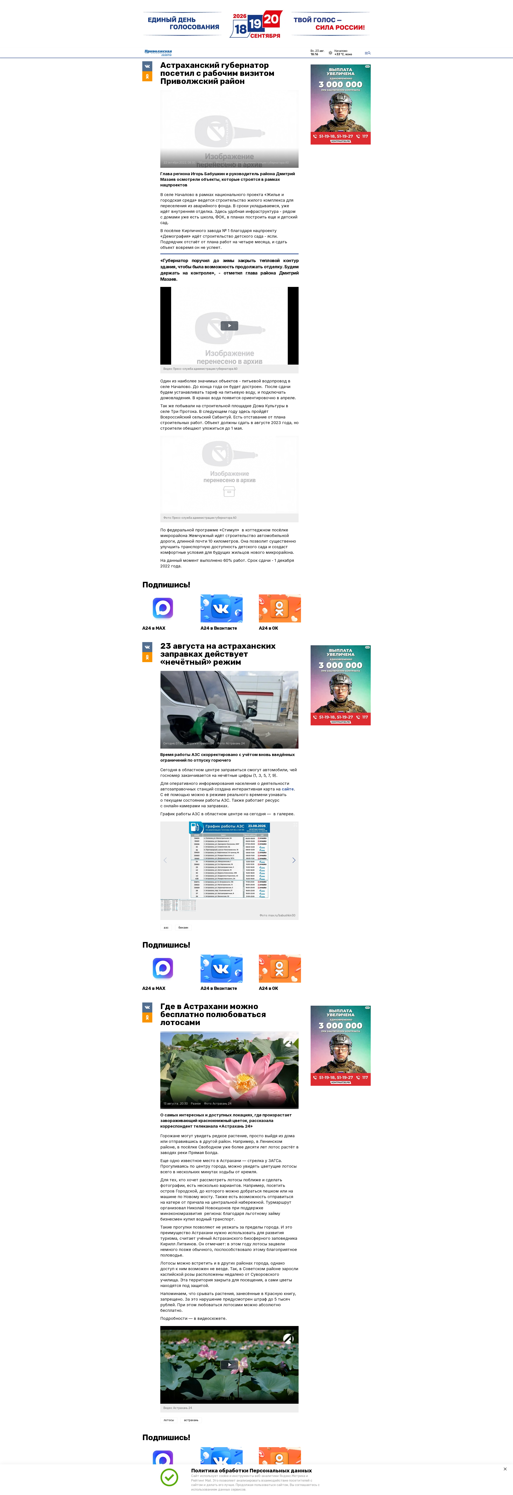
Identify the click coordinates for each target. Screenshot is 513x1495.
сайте (288, 789)
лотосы (169, 1420)
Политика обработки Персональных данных (251, 1471)
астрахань (191, 1420)
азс (166, 927)
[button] (294, 860)
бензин (183, 927)
